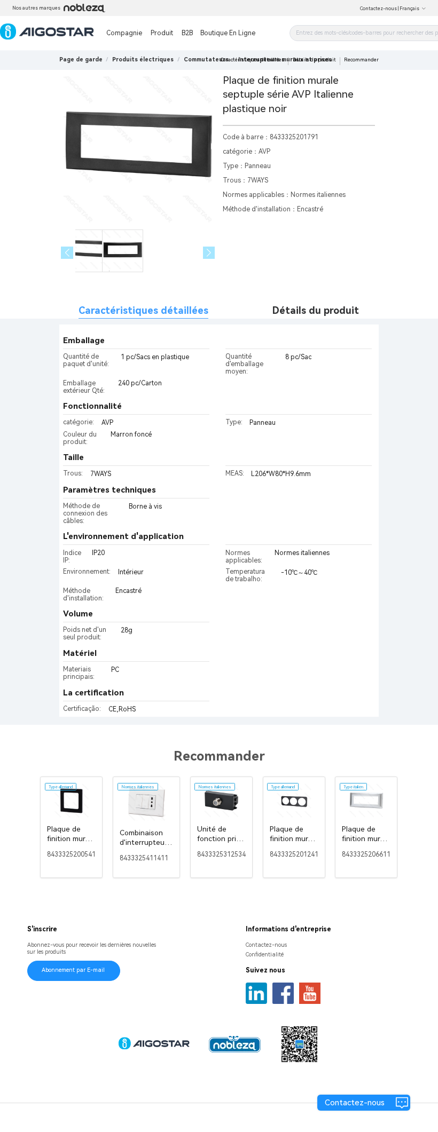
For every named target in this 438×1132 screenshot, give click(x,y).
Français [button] (409, 8)
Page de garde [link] (81, 59)
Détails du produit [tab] (315, 310)
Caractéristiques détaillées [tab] (143, 310)
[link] (143, 59)
